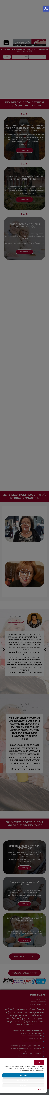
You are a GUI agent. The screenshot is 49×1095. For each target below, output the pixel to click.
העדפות (23, 1085)
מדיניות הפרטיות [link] (39, 1089)
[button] (46, 9)
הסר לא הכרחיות (23, 1080)
